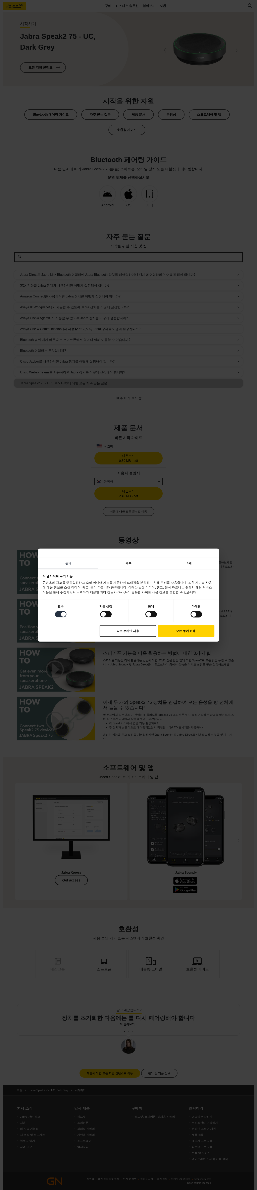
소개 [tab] (189, 563)
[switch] (106, 614)
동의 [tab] (68, 563)
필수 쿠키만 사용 (127, 631)
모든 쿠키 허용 (186, 631)
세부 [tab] (128, 563)
